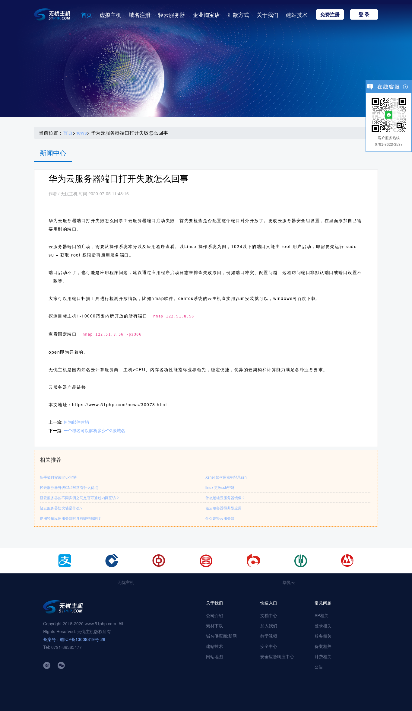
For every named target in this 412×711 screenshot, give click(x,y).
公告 (319, 667)
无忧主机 (125, 582)
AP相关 (321, 615)
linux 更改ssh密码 (219, 487)
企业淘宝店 (206, 14)
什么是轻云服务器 (219, 518)
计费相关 (323, 656)
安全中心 (268, 646)
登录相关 (323, 625)
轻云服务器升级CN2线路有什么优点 (69, 487)
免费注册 (330, 14)
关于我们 (267, 14)
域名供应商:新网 (221, 636)
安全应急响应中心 (277, 656)
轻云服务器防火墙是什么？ (61, 507)
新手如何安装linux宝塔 (58, 477)
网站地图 (214, 656)
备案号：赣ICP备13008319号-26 (74, 639)
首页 (86, 14)
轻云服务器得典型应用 (223, 507)
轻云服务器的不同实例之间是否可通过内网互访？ (79, 497)
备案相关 (323, 646)
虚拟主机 (110, 14)
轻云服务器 (171, 14)
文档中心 (268, 615)
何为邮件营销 (76, 422)
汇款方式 (238, 14)
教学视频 (268, 636)
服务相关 (323, 636)
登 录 (364, 14)
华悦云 (288, 582)
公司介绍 (214, 615)
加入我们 (268, 625)
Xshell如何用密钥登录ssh (226, 477)
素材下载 (214, 625)
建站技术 (297, 14)
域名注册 (140, 14)
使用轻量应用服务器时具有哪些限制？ (70, 518)
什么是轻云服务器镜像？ (225, 497)
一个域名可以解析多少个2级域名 (94, 430)
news (81, 132)
